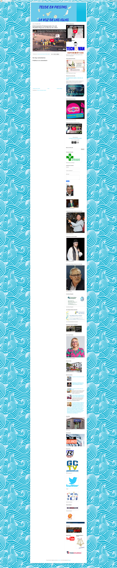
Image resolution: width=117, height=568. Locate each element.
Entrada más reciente (36, 88)
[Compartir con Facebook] (57, 54)
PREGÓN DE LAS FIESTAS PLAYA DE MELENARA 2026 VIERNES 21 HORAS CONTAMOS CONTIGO (78, 383)
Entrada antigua (59, 88)
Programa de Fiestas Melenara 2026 (78, 376)
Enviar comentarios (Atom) (41, 90)
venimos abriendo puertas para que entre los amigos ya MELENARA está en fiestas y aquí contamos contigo (78, 396)
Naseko (59, 560)
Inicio (48, 88)
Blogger (69, 560)
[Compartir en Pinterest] (58, 54)
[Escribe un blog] (55, 54)
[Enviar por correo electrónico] (53, 54)
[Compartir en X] (56, 54)
